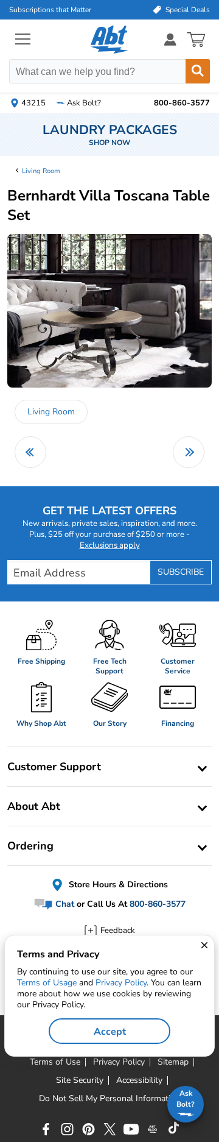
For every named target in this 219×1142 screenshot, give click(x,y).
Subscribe (181, 572)
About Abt (33, 806)
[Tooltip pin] (94, 327)
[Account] (170, 39)
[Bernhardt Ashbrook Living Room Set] (188, 452)
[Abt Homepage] (109, 39)
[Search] (198, 71)
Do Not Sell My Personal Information (109, 1098)
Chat (63, 904)
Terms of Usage (47, 982)
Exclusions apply (110, 545)
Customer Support (54, 766)
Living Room (41, 171)
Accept (110, 1031)
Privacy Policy (121, 982)
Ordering (30, 846)
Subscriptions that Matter (50, 10)
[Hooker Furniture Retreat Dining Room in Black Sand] (30, 452)
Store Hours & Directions (117, 884)
